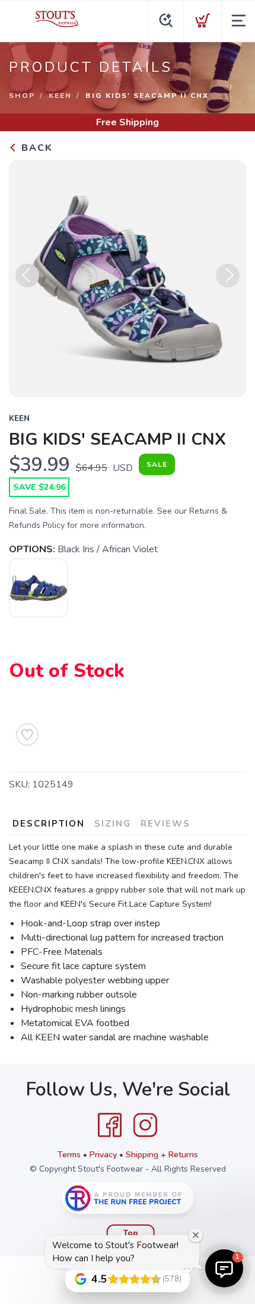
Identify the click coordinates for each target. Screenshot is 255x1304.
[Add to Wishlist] (27, 734)
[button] (224, 1268)
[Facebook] (110, 1125)
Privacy (103, 1154)
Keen (60, 95)
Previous (27, 275)
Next (228, 275)
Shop (22, 95)
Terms (69, 1154)
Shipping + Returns (162, 1154)
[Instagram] (145, 1125)
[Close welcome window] (196, 1235)
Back (35, 147)
